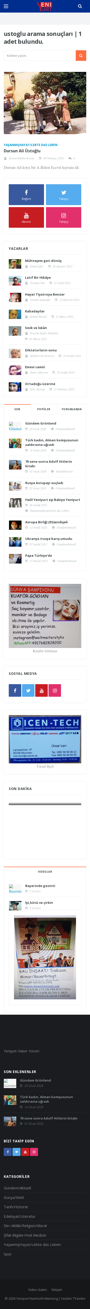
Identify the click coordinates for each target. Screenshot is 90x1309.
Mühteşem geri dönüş (43, 260)
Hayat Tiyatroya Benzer (45, 294)
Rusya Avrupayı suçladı (44, 483)
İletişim (57, 1289)
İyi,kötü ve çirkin (39, 902)
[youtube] (41, 690)
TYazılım (79, 1298)
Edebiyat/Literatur (20, 1216)
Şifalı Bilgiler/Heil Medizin (25, 1235)
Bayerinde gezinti (40, 885)
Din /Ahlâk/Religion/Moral (25, 1225)
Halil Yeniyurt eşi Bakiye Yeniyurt (52, 499)
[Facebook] (15, 690)
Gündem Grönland (40, 423)
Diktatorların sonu (41, 350)
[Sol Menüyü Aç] (6, 6)
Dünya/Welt (14, 1197)
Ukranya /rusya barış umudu (48, 538)
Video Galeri (37, 1289)
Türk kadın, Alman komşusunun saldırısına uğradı (51, 442)
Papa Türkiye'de (38, 555)
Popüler (43, 409)
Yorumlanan (72, 409)
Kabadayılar (35, 311)
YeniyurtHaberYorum (21, 158)
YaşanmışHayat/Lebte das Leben (31, 145)
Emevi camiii (35, 367)
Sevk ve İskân (36, 327)
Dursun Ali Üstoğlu (22, 151)
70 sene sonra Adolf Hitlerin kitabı (49, 1118)
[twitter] (28, 690)
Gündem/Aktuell (65, 429)
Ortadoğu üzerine (40, 384)
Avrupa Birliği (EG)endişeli (46, 522)
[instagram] (54, 690)
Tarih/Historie (64, 471)
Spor (8, 1253)
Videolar (45, 871)
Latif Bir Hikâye (38, 277)
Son (17, 409)
